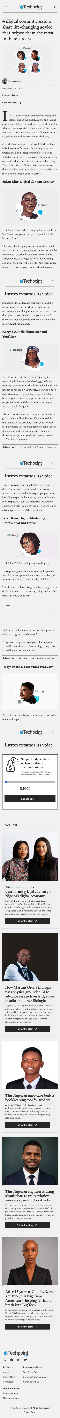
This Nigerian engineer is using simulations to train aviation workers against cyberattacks (29, 1196)
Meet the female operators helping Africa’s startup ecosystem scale (37, 658)
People (15, 95)
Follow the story (25, 920)
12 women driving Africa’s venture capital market (37, 447)
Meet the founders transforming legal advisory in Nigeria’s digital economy (28, 892)
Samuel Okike (14, 82)
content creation (28, 250)
